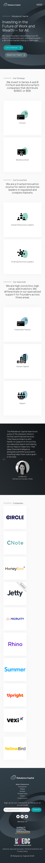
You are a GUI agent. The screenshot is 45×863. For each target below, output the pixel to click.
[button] (7, 459)
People (22, 789)
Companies (22, 787)
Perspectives (22, 793)
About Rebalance (22, 784)
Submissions (22, 798)
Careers (23, 791)
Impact (22, 796)
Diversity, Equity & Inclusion (13, 849)
